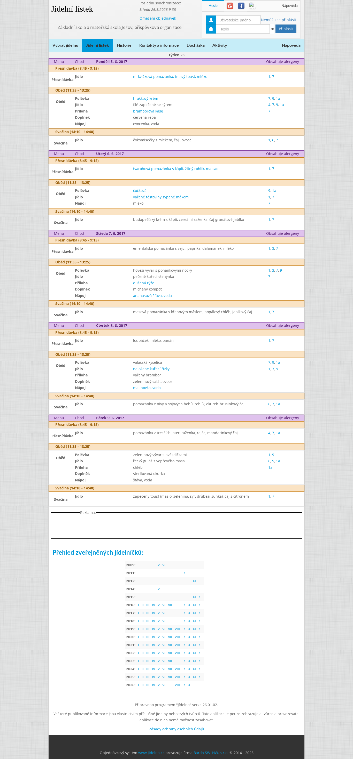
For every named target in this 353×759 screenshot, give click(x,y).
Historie (124, 45)
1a (278, 98)
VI (163, 564)
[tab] (230, 6)
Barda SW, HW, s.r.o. (211, 752)
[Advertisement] (325, 77)
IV (153, 604)
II (143, 604)
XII (200, 596)
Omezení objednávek (158, 18)
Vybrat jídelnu (65, 45)
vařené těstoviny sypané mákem (161, 197)
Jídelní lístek (72, 8)
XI (194, 580)
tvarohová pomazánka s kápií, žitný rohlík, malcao (175, 168)
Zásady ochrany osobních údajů (176, 728)
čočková (140, 190)
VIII (177, 628)
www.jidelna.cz (151, 752)
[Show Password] (272, 29)
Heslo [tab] (213, 6)
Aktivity (219, 45)
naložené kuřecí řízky (151, 368)
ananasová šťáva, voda (152, 295)
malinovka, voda (147, 387)
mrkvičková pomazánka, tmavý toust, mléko (170, 76)
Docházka (196, 45)
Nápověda (289, 6)
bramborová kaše (148, 111)
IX (184, 572)
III (147, 604)
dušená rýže (143, 282)
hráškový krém (145, 98)
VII (170, 604)
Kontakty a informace (159, 45)
